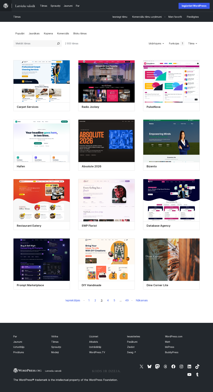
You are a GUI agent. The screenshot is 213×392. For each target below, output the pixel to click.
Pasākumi (132, 341)
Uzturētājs (18, 347)
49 (127, 300)
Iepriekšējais (72, 300)
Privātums (18, 352)
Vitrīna (54, 336)
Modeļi (55, 352)
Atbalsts (93, 341)
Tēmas (17, 16)
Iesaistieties (133, 336)
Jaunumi (17, 341)
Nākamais (142, 300)
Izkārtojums (155, 43)
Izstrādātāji (95, 347)
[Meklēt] (58, 43)
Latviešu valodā (53, 371)
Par (15, 336)
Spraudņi (56, 347)
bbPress (169, 347)
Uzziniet (93, 336)
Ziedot (130, 347)
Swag (131, 352)
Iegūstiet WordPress (194, 5)
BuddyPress (171, 352)
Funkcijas (176, 43)
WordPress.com (173, 336)
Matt (167, 341)
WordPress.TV (97, 352)
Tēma (191, 43)
